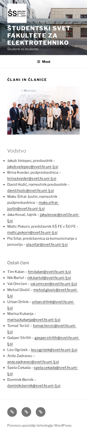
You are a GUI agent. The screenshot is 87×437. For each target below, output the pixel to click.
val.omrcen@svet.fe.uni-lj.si (53, 284)
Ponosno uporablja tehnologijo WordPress (39, 425)
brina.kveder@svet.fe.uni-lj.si (31, 178)
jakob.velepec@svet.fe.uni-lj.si (32, 167)
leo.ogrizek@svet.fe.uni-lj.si (54, 350)
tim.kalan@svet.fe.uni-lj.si (49, 272)
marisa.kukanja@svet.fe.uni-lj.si (33, 320)
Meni (46, 62)
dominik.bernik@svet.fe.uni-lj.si (33, 386)
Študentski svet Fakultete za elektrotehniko (39, 35)
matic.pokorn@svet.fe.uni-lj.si (32, 232)
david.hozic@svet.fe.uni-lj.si (30, 190)
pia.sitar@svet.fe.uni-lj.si (47, 244)
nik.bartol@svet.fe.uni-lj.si (49, 278)
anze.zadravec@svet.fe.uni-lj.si (33, 362)
